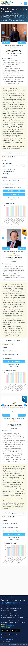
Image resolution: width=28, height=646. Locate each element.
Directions (19, 53)
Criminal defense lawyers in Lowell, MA (12, 608)
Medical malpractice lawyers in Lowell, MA (13, 617)
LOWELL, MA (10, 7)
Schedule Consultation (10, 351)
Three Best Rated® (13, 644)
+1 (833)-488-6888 (10, 637)
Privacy (3, 641)
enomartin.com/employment (13, 531)
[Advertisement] (14, 581)
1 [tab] (12, 411)
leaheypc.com (8, 358)
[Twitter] (4, 640)
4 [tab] (15, 39)
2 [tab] (13, 39)
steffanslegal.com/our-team (13, 187)
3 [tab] (14, 39)
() (17, 48)
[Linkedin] (12, 640)
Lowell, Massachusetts (10, 603)
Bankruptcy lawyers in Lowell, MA (11, 606)
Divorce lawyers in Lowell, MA (10, 610)
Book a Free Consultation (11, 180)
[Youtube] (10, 640)
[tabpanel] (14, 33)
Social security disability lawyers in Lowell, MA (14, 622)
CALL (6, 42)
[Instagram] (7, 640)
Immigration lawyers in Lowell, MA (11, 615)
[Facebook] (1, 640)
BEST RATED (3, 7)
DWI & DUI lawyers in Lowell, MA (11, 613)
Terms (8, 641)
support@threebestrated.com (12, 634)
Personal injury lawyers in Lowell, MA (11, 620)
